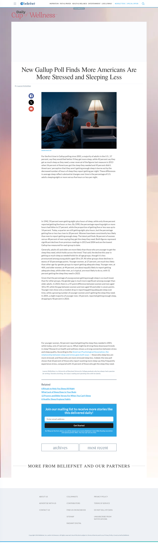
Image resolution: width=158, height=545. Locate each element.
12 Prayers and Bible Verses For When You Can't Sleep (66, 395)
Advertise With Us (47, 503)
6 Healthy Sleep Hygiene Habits (56, 399)
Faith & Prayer (65, 4)
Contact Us (44, 510)
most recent (98, 447)
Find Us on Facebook (76, 510)
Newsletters (120, 4)
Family (107, 4)
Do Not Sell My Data (103, 510)
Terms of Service (102, 503)
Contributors (73, 503)
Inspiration (54, 4)
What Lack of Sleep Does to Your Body (58, 392)
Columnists (79, 8)
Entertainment (94, 4)
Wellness (79, 4)
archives (60, 447)
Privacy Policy (101, 497)
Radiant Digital (74, 523)
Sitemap (70, 517)
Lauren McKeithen (24, 86)
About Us (43, 497)
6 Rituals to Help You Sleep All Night (58, 388)
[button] (143, 3)
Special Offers (132, 4)
